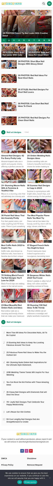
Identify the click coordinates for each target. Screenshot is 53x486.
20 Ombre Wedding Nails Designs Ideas (38, 157)
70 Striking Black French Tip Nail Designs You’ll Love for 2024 (12, 278)
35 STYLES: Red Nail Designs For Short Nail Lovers (33, 90)
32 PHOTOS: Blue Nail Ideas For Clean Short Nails (38, 55)
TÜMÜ (26, 132)
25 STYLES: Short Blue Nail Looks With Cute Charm (13, 55)
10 (49, 40)
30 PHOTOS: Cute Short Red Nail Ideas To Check (33, 104)
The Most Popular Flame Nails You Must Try (38, 216)
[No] (49, 478)
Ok (20, 482)
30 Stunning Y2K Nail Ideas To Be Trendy (37, 306)
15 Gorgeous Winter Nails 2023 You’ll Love (39, 276)
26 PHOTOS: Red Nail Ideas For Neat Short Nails (32, 76)
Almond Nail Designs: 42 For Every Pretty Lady (12, 157)
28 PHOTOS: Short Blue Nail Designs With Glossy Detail (31, 62)
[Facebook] (22, 451)
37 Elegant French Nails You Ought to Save (38, 246)
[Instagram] (26, 451)
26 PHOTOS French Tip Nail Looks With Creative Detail (25, 34)
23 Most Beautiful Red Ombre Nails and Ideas (11, 306)
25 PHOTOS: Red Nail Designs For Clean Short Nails (34, 119)
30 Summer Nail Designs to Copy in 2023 (38, 186)
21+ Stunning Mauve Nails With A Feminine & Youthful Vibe (13, 188)
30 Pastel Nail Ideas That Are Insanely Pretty (12, 216)
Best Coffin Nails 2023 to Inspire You (13, 246)
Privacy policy (30, 482)
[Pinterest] (31, 451)
